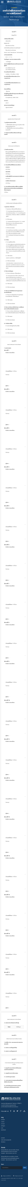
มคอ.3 (7, 103)
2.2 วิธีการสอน (9, 255)
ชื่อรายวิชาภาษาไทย (10, 45)
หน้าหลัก (3, 1119)
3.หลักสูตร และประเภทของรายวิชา (12, 59)
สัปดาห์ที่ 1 (6, 350)
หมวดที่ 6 (14, 1035)
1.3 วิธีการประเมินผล (10, 228)
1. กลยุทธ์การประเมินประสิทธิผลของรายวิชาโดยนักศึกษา (12, 1068)
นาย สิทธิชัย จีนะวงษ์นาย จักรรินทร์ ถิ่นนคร (11, 68)
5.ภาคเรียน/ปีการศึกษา (9, 72)
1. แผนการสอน (7, 348)
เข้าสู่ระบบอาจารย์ (19, 1176)
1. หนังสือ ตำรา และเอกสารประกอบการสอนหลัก (13, 1043)
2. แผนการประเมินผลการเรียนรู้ (11, 1023)
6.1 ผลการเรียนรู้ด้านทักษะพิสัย (12, 326)
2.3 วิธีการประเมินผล (10, 261)
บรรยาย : (8, 167)
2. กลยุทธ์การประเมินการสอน (11, 1073)
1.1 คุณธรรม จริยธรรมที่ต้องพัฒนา (13, 209)
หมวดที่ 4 (14, 200)
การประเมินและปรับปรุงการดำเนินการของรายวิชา (14, 1063)
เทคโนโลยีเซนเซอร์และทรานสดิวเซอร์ (12, 48)
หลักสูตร (3, 1126)
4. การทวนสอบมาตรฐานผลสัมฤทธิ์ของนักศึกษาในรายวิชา (13, 1081)
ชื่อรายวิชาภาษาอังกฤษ (11, 50)
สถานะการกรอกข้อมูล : (9, 105)
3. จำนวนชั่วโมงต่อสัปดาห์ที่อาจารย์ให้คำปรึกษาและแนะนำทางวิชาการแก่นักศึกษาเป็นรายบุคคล (13, 188)
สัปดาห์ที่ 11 (6, 739)
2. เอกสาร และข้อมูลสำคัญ (10, 1047)
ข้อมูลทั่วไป (14, 35)
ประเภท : (6, 100)
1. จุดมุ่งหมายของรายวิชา (10, 122)
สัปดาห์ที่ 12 (7, 778)
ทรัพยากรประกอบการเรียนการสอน (14, 1039)
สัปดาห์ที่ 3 (6, 428)
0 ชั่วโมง (11, 371)
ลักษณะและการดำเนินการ (14, 146)
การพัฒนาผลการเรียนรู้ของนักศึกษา (14, 203)
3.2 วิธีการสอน (9, 283)
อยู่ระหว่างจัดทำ (9, 107)
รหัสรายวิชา (8, 41)
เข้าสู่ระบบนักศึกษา (7, 1176)
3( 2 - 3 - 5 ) (9, 57)
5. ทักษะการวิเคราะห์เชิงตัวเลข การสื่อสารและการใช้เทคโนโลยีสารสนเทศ (14, 308)
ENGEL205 (6, 43)
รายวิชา (2, 1122)
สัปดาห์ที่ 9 (6, 661)
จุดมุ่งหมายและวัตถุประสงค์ (14, 119)
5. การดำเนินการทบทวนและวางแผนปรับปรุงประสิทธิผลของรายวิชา (12, 1086)
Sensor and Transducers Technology (13, 52)
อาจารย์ (2, 1124)
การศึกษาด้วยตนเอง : (11, 181)
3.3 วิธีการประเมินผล (10, 287)
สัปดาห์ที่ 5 (6, 506)
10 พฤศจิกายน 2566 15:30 (12, 97)
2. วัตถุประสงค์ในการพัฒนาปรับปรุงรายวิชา (12, 133)
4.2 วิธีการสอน (9, 300)
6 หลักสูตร (8, 61)
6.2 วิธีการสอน (9, 329)
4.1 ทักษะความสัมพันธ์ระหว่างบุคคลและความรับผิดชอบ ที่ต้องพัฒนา (14, 295)
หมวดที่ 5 (14, 341)
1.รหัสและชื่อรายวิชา (9, 39)
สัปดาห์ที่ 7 (6, 583)
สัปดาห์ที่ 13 (7, 817)
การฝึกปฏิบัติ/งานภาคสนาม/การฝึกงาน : (15, 176)
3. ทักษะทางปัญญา (8, 271)
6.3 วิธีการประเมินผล (10, 333)
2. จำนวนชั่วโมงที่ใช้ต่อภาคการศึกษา (12, 165)
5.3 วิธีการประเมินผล (10, 320)
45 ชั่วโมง (8, 169)
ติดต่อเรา (3, 1142)
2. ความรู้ (6, 240)
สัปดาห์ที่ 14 (7, 856)
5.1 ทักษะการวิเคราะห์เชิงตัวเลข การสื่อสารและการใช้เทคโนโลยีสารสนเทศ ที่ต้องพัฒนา (15, 312)
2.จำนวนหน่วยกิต (8, 55)
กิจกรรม (7, 374)
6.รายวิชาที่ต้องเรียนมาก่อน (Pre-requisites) (12, 77)
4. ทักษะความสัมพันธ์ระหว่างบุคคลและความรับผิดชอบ (13, 291)
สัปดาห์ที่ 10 (7, 700)
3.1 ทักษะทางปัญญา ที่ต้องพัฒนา (13, 273)
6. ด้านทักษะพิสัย (8, 323)
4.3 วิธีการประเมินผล (10, 303)
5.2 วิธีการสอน (9, 316)
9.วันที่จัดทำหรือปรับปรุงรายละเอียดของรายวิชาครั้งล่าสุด (13, 94)
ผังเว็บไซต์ (3, 1130)
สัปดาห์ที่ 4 (6, 467)
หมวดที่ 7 (14, 1059)
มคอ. (2, 1128)
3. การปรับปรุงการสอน (9, 1077)
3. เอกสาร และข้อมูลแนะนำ (10, 1051)
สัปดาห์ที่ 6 (6, 545)
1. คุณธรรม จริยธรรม (9, 207)
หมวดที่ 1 (14, 32)
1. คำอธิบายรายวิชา (8, 149)
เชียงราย (8, 91)
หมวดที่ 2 (14, 115)
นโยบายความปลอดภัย (6, 1140)
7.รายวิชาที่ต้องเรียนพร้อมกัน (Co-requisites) (12, 83)
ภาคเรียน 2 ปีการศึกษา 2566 (12, 74)
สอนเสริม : (8, 171)
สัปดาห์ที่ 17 (7, 972)
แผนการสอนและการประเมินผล (14, 344)
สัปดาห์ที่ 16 (7, 933)
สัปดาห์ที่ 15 (7, 895)
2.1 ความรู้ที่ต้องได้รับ (10, 242)
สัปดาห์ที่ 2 (6, 389)
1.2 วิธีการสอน (9, 219)
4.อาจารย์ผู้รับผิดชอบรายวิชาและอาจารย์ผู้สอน (13, 64)
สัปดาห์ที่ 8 (6, 622)
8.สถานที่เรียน (7, 89)
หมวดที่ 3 (14, 142)
